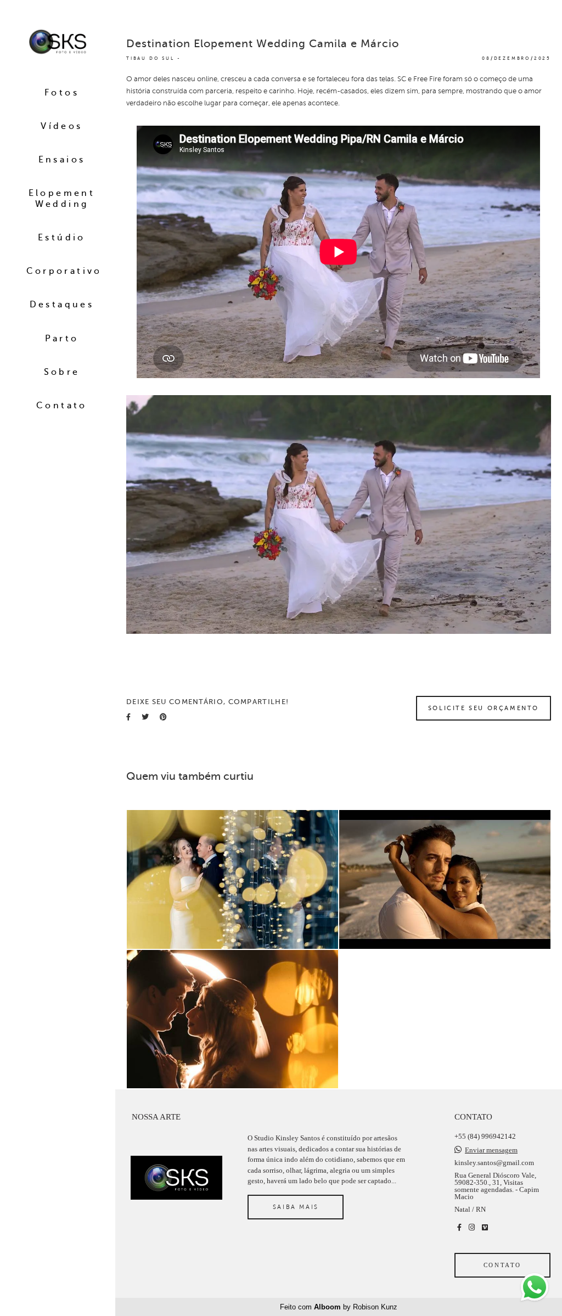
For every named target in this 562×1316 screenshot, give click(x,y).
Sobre (62, 372)
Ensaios (62, 160)
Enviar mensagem (491, 1150)
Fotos (61, 93)
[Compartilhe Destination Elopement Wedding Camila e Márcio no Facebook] (128, 717)
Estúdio (62, 238)
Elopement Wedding (62, 198)
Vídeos (61, 126)
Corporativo (64, 271)
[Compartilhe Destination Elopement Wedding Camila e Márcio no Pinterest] (163, 717)
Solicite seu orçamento (483, 708)
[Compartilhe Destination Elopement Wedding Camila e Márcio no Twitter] (145, 717)
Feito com (338, 1307)
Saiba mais (296, 1206)
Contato (61, 405)
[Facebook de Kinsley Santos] (459, 1227)
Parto (62, 339)
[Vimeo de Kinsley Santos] (485, 1227)
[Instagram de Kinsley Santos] (472, 1227)
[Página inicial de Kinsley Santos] (57, 42)
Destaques (62, 305)
